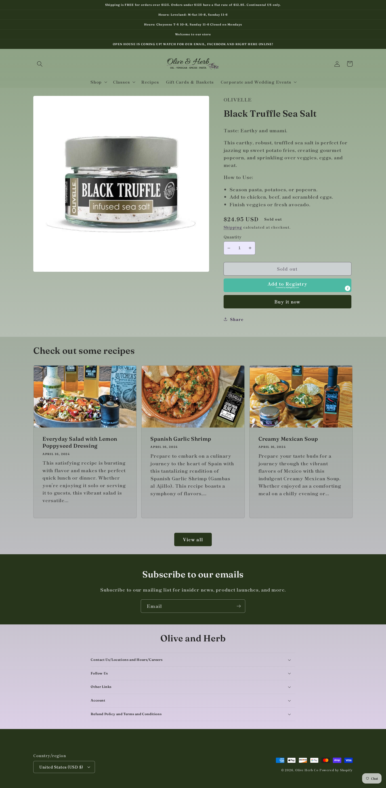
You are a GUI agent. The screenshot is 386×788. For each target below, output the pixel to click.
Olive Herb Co (306, 770)
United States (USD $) (61, 767)
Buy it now (287, 301)
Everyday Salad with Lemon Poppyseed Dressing (79, 442)
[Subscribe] (238, 606)
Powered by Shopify (336, 770)
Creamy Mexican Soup (288, 439)
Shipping (233, 227)
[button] (39, 63)
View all (193, 539)
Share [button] (236, 319)
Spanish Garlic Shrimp (180, 439)
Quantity (233, 236)
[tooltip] (347, 288)
